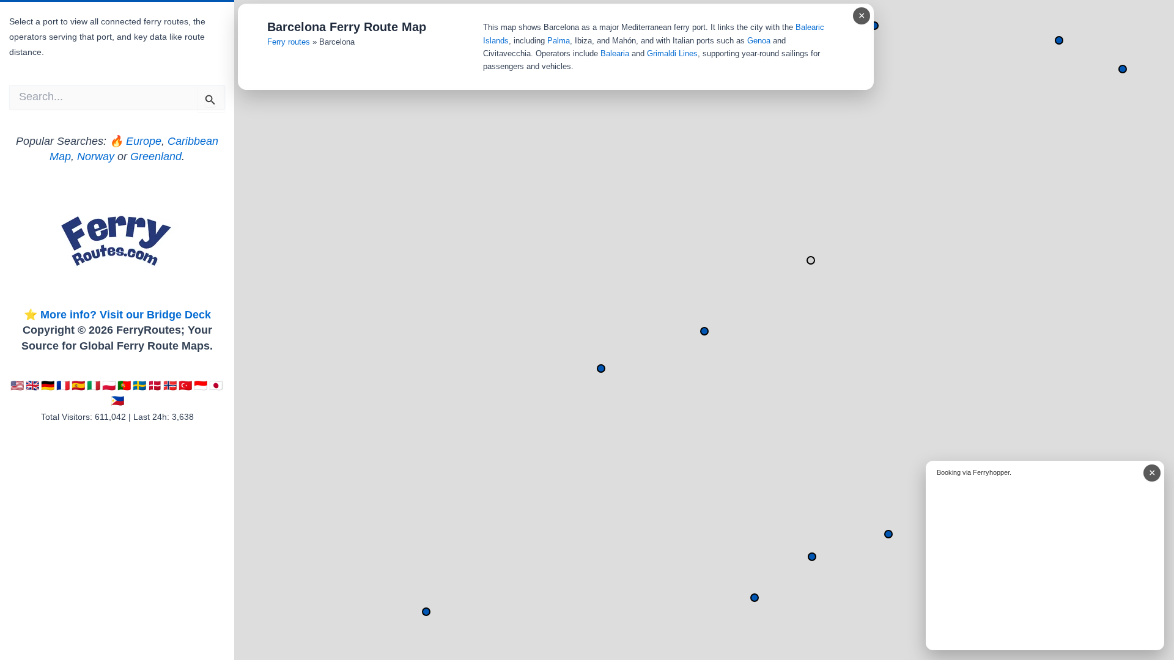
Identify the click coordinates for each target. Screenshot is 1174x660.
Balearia (614, 53)
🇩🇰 (154, 386)
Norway (95, 156)
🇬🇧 (32, 386)
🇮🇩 (200, 386)
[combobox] (117, 97)
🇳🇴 (170, 386)
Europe (143, 141)
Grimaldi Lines (672, 53)
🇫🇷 (63, 386)
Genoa (758, 40)
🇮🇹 (93, 386)
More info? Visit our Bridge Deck (125, 315)
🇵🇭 (117, 401)
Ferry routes (288, 41)
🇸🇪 (139, 386)
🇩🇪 (47, 386)
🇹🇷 (185, 386)
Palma (558, 40)
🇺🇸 (17, 386)
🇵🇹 (124, 386)
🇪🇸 (78, 386)
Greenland (156, 156)
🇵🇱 (109, 386)
